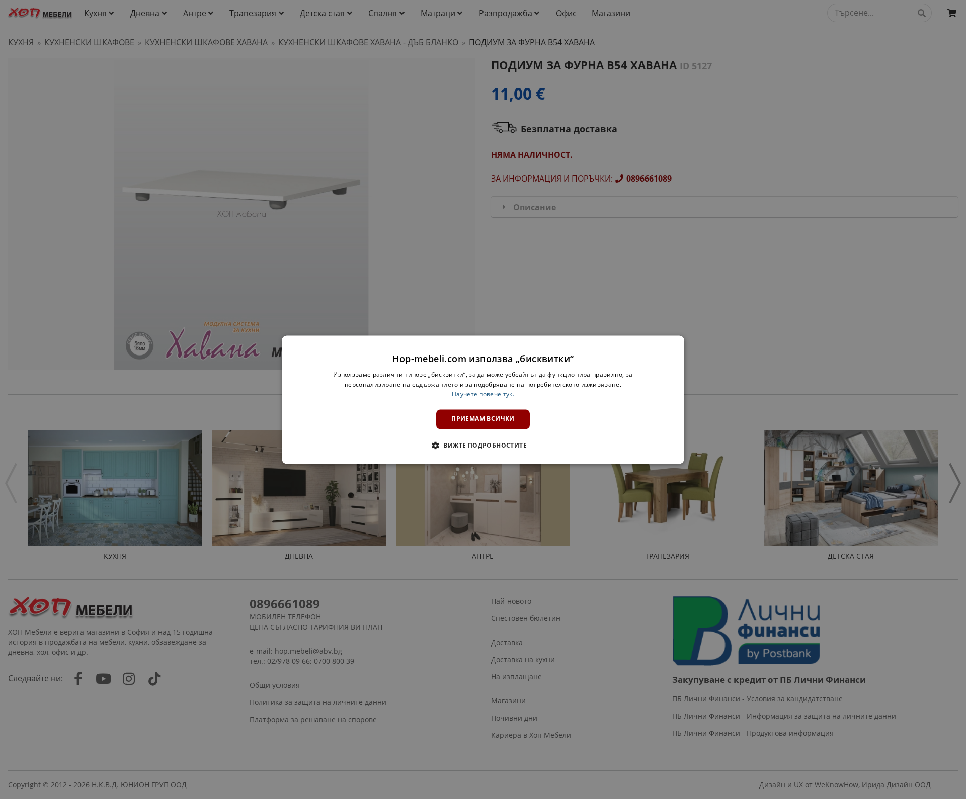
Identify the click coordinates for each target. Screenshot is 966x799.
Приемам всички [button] (483, 419)
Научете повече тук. (483, 394)
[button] (483, 445)
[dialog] (483, 399)
